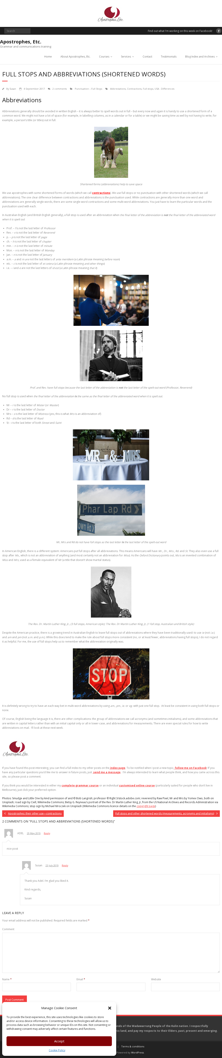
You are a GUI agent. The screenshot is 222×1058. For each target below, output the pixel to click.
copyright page (146, 806)
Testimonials (168, 56)
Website (156, 979)
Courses (104, 56)
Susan (13, 88)
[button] (110, 1008)
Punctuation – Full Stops (88, 88)
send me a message (107, 772)
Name (7, 979)
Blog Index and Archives (200, 56)
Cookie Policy (57, 1050)
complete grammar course (80, 785)
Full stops (148, 88)
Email (81, 979)
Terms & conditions (132, 1046)
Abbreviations (118, 88)
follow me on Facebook (190, 768)
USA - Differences (164, 88)
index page (117, 768)
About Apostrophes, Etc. (75, 56)
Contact (147, 56)
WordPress (137, 1052)
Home (48, 56)
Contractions (134, 88)
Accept (59, 1041)
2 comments (59, 88)
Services (126, 56)
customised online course (137, 785)
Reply (47, 833)
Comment (8, 929)
